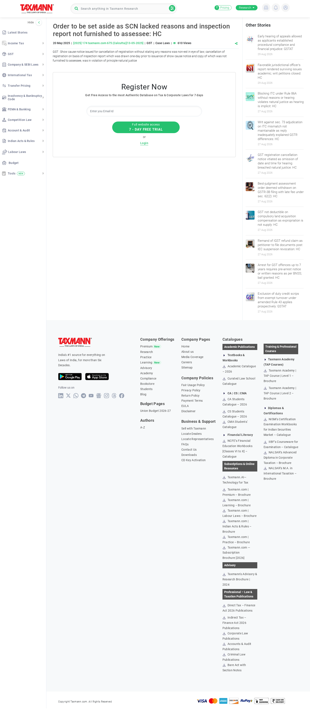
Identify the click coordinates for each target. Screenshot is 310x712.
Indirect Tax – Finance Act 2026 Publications (234, 623)
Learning (146, 362)
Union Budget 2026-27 (155, 410)
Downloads (189, 455)
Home (185, 346)
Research (245, 7)
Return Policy (190, 395)
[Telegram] (83, 395)
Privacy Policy (190, 390)
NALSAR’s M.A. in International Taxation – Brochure (280, 473)
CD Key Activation (193, 460)
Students (146, 389)
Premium (146, 346)
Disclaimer (188, 411)
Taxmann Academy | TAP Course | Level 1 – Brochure (280, 376)
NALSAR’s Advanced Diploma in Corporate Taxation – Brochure (280, 458)
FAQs (185, 444)
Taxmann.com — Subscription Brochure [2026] (236, 553)
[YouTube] (91, 395)
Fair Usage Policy (193, 385)
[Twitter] (68, 395)
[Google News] (98, 395)
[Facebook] (121, 395)
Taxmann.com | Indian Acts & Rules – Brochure (237, 526)
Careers (186, 362)
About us (187, 351)
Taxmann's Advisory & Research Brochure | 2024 (239, 579)
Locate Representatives (197, 439)
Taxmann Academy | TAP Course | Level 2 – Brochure (280, 393)
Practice (146, 357)
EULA (185, 406)
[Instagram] (106, 395)
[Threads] (114, 395)
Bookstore (147, 383)
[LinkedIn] (60, 395)
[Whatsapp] (76, 395)
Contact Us (189, 449)
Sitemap (187, 367)
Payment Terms (192, 400)
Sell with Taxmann (193, 428)
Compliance (148, 378)
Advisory (146, 368)
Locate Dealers (191, 433)
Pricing (222, 7)
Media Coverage (192, 357)
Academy (146, 373)
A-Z (142, 427)
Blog (143, 394)
